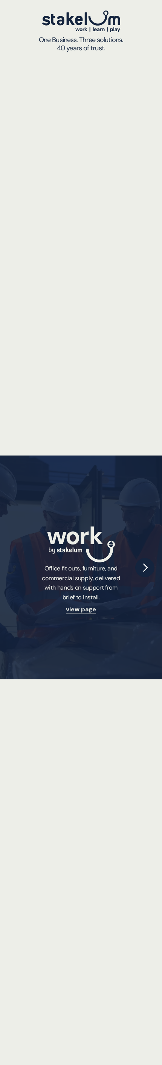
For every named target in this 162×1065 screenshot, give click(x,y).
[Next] (144, 567)
